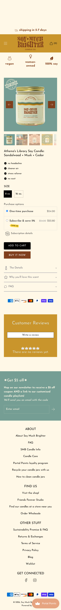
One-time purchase (21, 211)
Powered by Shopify (30, 606)
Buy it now (17, 255)
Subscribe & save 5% (22, 223)
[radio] (7, 211)
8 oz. (7, 194)
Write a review (30, 335)
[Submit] (53, 409)
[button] (9, 104)
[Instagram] (35, 580)
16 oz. (19, 194)
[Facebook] (26, 580)
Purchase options (14, 204)
